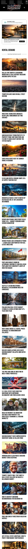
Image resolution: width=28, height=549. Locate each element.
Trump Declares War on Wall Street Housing (13, 95)
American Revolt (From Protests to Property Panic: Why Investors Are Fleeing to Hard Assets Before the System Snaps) (13, 138)
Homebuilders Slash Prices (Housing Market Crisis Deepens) (13, 457)
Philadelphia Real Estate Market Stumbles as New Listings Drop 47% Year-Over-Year (13, 309)
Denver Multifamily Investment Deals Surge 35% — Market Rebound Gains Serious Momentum (14, 221)
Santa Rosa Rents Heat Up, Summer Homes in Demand (13, 160)
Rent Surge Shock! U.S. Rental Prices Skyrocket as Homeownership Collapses (13, 331)
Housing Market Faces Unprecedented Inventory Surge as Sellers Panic (14, 437)
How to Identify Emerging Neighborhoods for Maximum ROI (12, 498)
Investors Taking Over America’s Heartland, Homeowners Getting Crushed (12, 116)
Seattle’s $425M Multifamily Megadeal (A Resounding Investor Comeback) (12, 288)
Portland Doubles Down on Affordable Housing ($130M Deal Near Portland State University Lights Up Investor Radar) (14, 265)
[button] (4, 7)
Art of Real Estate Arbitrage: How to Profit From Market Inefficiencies (14, 537)
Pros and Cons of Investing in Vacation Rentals (14, 518)
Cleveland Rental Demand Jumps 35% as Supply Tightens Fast (13, 179)
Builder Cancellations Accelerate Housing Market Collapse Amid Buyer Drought (14, 352)
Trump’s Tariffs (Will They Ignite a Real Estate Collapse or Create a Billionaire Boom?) (13, 477)
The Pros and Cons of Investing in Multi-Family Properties (12, 373)
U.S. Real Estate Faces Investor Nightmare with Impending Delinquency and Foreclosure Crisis (13, 393)
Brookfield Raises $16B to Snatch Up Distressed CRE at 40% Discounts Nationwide (13, 200)
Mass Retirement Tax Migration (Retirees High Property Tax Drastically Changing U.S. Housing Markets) (12, 416)
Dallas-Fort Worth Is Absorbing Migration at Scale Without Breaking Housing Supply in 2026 (14, 75)
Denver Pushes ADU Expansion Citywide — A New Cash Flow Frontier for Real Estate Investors (14, 243)
